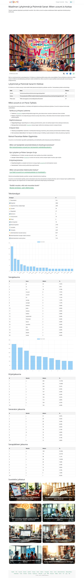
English (12, 571)
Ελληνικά (52, 573)
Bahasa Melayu (69, 571)
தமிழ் (66, 573)
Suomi (55, 571)
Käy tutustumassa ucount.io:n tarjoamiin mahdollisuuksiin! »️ (31, 147)
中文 (16, 571)
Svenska (29, 573)
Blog (66, 2)
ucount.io (42, 163)
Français (33, 571)
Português (47, 571)
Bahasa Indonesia (61, 571)
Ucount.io (19, 113)
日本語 (56, 573)
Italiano (41, 571)
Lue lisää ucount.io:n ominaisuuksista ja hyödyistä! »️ (28, 172)
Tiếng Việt (40, 573)
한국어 (60, 573)
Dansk (38, 571)
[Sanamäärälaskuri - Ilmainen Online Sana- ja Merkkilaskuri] (14, 2)
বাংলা (63, 573)
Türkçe (51, 571)
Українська (35, 573)
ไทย (69, 573)
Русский (20, 571)
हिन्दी (48, 573)
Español (29, 571)
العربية (45, 573)
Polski (21, 573)
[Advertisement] (42, 23)
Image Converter (60, 2)
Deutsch (24, 571)
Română (25, 573)
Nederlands (16, 573)
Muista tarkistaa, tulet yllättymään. (22, 188)
